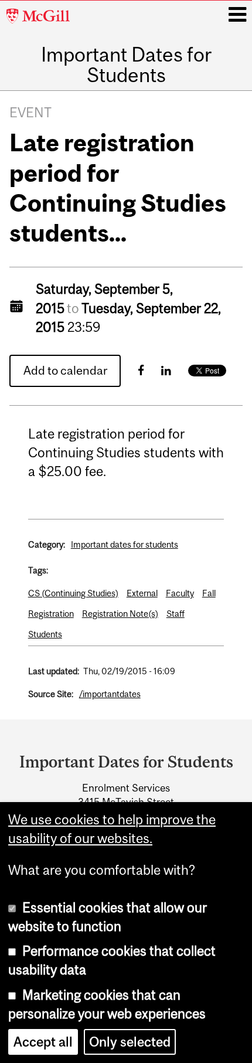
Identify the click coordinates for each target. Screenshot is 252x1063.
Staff (175, 614)
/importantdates (110, 694)
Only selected (130, 1042)
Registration (51, 614)
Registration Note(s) (120, 614)
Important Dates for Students (126, 65)
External (142, 593)
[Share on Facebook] (141, 370)
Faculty (180, 593)
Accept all (43, 1042)
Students (45, 634)
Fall (209, 593)
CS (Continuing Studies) (73, 593)
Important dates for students (124, 544)
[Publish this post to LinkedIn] (166, 370)
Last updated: (53, 671)
